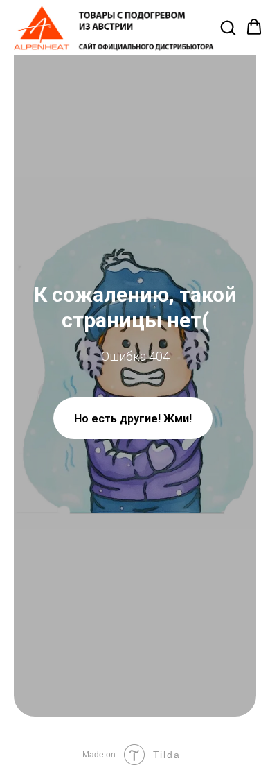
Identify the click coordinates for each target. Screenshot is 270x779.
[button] (227, 27)
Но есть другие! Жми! (133, 418)
